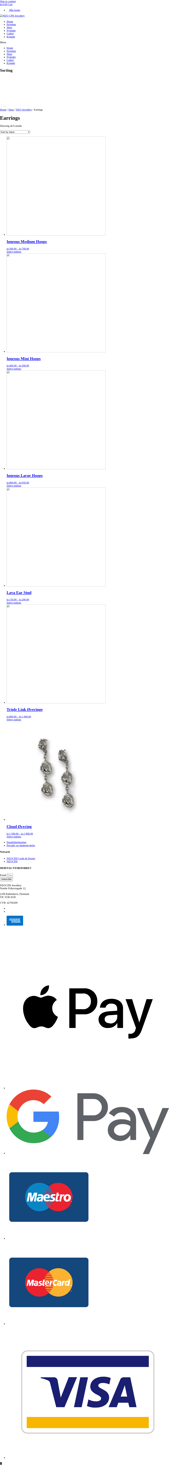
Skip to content (8, 1)
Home (10, 21)
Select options (14, 251)
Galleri (10, 33)
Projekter (11, 24)
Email (3, 875)
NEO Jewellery (24, 109)
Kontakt (11, 36)
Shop (9, 27)
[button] (84, 42)
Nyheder (11, 30)
